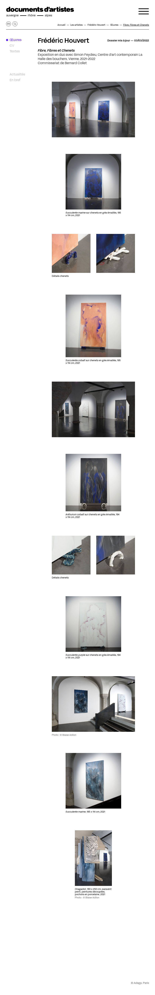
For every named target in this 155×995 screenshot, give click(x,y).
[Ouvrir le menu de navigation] (143, 11)
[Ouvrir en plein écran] (93, 182)
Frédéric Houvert (63, 40)
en (8, 24)
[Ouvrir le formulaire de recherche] (14, 23)
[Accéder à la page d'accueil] (40, 12)
